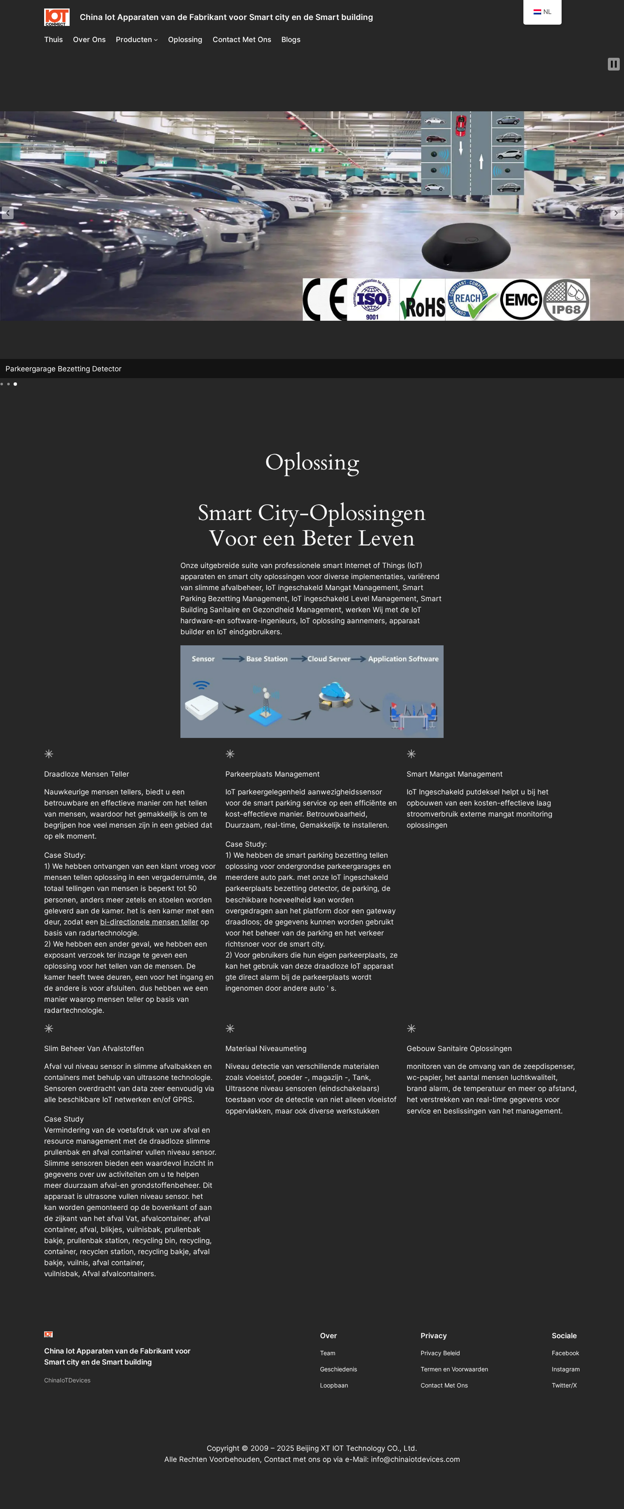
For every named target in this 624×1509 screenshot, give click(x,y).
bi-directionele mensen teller (149, 922)
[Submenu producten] (156, 39)
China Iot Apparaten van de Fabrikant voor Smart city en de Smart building (226, 17)
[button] (8, 212)
